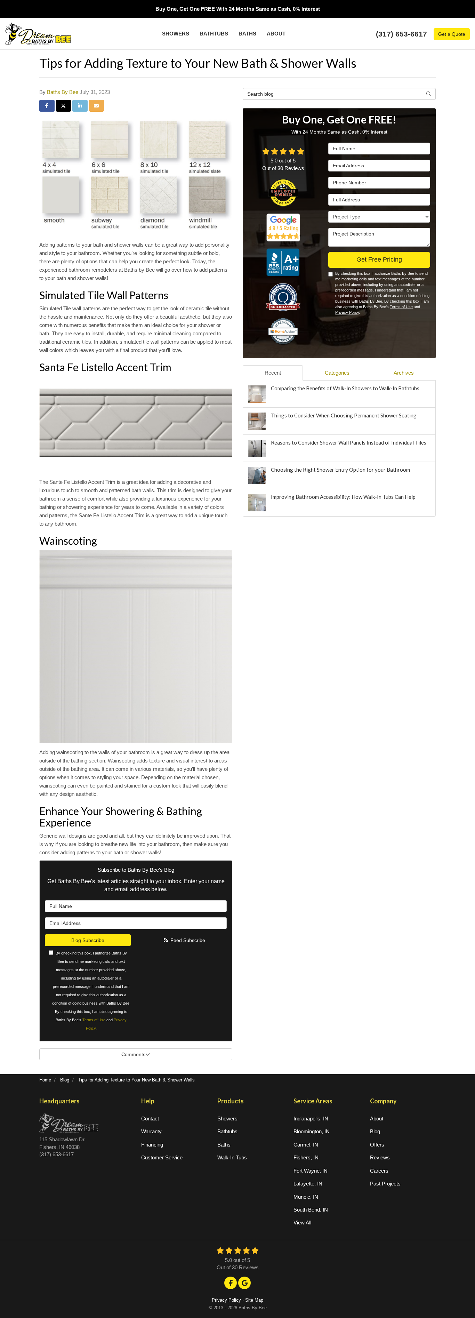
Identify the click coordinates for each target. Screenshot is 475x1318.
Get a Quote (451, 34)
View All (302, 1222)
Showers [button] (175, 34)
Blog (375, 1131)
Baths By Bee (62, 92)
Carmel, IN (305, 1145)
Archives (404, 373)
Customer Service (162, 1157)
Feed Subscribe (187, 940)
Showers (227, 1118)
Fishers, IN (306, 1157)
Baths (224, 1145)
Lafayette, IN (307, 1184)
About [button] (276, 34)
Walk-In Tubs (232, 1157)
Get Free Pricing (379, 259)
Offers (377, 1145)
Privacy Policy (347, 312)
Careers (379, 1171)
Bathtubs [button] (214, 34)
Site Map (254, 1300)
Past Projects (385, 1184)
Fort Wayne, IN (310, 1171)
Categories (337, 373)
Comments (133, 1054)
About (376, 1118)
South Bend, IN (310, 1210)
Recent (273, 373)
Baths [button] (247, 34)
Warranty (151, 1131)
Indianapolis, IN (310, 1118)
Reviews (380, 1157)
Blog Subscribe (87, 940)
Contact (150, 1118)
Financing (152, 1145)
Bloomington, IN (311, 1131)
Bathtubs (227, 1131)
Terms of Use (93, 1020)
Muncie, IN (305, 1197)
